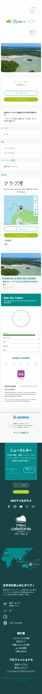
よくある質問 (21, 648)
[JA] (33, 21)
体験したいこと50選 (21, 644)
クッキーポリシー (33, 678)
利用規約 (6, 678)
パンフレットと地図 (21, 638)
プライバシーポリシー (18, 678)
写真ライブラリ (21, 664)
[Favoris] (28, 21)
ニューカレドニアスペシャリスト (21, 671)
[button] (34, 21)
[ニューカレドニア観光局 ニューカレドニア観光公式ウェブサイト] (14, 21)
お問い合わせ (21, 651)
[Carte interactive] (24, 21)
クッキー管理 (21, 681)
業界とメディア (21, 667)
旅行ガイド (21, 641)
